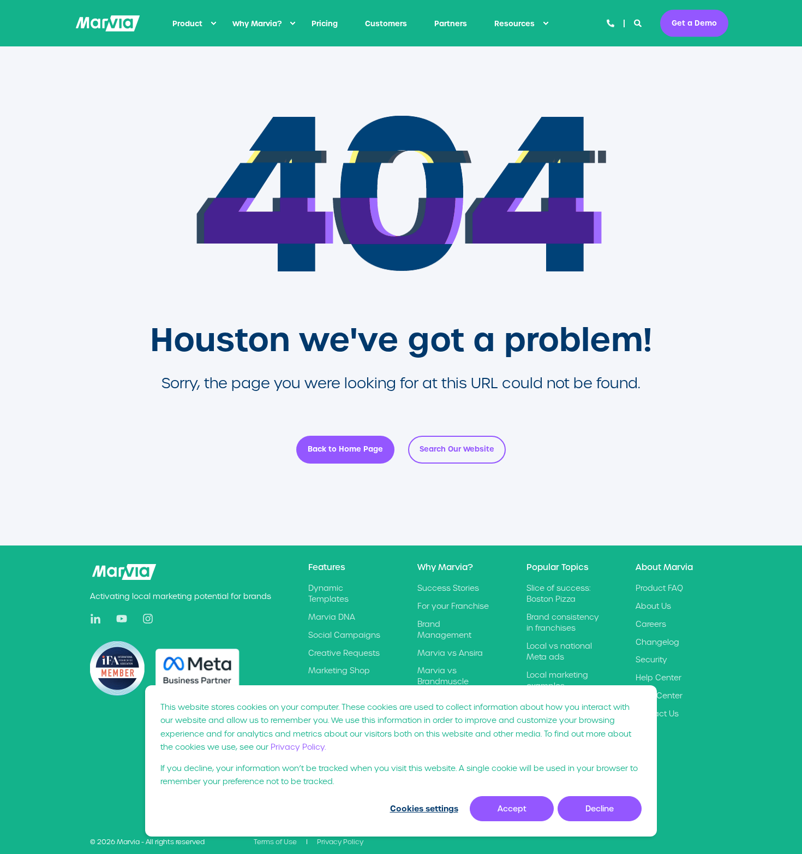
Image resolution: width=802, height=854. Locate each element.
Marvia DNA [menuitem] (331, 617)
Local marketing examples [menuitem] (557, 680)
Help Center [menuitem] (658, 678)
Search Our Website (457, 449)
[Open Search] (639, 22)
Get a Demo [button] (694, 22)
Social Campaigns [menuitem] (344, 635)
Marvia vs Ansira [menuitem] (450, 653)
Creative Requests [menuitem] (344, 653)
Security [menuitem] (651, 660)
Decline (599, 809)
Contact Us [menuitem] (657, 714)
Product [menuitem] (187, 23)
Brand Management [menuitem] (444, 629)
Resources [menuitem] (514, 23)
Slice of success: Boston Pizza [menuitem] (558, 593)
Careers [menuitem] (651, 624)
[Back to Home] (108, 23)
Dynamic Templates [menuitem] (328, 593)
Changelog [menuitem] (657, 642)
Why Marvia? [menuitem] (257, 23)
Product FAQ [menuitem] (659, 588)
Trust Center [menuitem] (659, 696)
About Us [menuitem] (653, 606)
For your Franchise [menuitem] (453, 606)
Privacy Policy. (298, 747)
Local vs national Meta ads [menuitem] (559, 651)
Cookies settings (424, 808)
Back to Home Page (345, 449)
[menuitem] (213, 23)
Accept (512, 809)
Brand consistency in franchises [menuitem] (562, 622)
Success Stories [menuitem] (448, 588)
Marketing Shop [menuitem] (339, 670)
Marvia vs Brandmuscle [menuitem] (443, 676)
